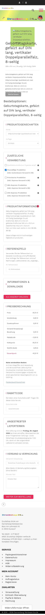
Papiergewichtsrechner (15, 382)
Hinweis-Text (10, 474)
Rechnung (10, 601)
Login (26, 2)
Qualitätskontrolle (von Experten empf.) (21, 165)
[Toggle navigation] (41, 11)
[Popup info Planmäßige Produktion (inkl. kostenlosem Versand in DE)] (38, 170)
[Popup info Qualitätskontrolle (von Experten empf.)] (38, 165)
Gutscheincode (11, 404)
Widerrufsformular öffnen (17, 608)
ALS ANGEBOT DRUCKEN (17, 297)
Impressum (10, 560)
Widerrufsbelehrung (14, 566)
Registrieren (19, 2)
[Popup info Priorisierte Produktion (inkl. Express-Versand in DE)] (38, 178)
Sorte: (8, 129)
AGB (7, 563)
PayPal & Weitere (13, 598)
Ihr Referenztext (12, 265)
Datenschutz (11, 557)
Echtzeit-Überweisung (15, 595)
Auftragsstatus (12, 579)
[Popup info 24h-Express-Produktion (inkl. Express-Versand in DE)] (38, 193)
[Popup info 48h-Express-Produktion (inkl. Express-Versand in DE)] (38, 185)
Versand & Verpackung (14, 459)
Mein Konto (10, 576)
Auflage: (9, 139)
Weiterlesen (13, 94)
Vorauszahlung (12, 592)
